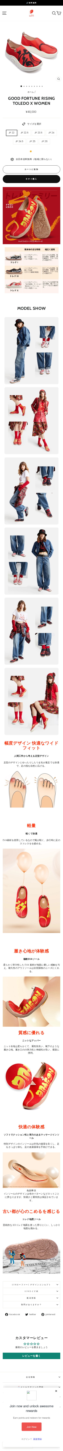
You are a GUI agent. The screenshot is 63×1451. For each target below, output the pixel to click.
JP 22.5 (24, 132)
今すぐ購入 (31, 179)
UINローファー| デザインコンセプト (31, 1284)
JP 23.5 (38, 132)
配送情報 (31, 1298)
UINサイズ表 (31, 1291)
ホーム (30, 92)
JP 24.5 (19, 141)
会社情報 (30, 1377)
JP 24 (51, 132)
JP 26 (44, 141)
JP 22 (12, 132)
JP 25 (32, 141)
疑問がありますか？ (31, 1304)
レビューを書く (31, 1356)
